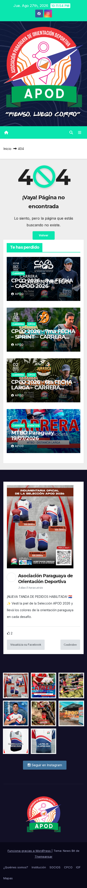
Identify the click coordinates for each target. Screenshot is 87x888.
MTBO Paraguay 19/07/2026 (32, 435)
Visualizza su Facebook (25, 644)
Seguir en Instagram (46, 765)
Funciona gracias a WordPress (30, 850)
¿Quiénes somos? (15, 867)
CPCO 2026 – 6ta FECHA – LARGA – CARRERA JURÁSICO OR (43, 387)
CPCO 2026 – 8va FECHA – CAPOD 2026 (42, 283)
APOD (19, 294)
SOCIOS (55, 867)
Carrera (18, 273)
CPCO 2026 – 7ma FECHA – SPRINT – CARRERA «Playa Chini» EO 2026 (43, 337)
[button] (71, 132)
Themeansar (43, 856)
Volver (43, 235)
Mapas (8, 878)
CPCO (31, 324)
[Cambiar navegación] (80, 132)
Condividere (70, 644)
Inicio (7, 149)
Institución (39, 867)
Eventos (33, 425)
